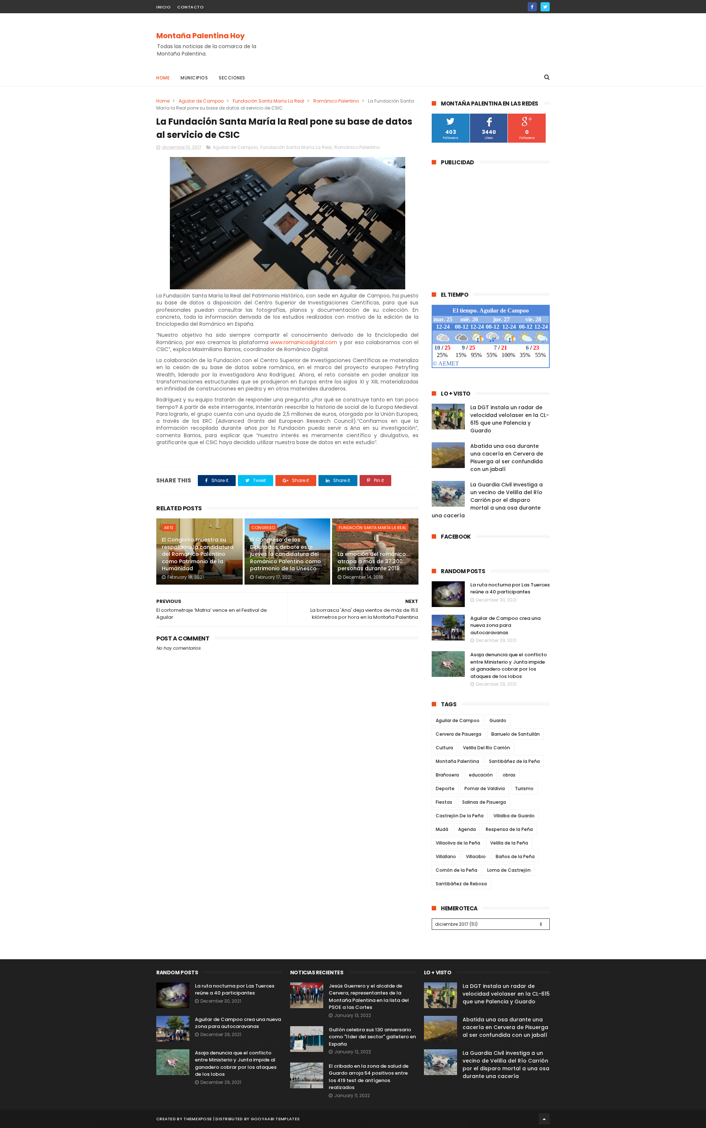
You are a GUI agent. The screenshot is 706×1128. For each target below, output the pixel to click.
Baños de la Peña (515, 856)
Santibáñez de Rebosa (461, 884)
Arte (169, 528)
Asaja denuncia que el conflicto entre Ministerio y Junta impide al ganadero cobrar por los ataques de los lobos (508, 665)
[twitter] (545, 6)
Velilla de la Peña (509, 843)
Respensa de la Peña (509, 829)
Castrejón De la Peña (460, 816)
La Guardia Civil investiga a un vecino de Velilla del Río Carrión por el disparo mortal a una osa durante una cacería (487, 500)
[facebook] (532, 6)
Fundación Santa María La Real (268, 101)
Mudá (442, 829)
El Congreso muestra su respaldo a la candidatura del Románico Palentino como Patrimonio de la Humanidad (197, 554)
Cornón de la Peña (456, 870)
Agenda (467, 829)
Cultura (444, 748)
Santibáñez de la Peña (514, 761)
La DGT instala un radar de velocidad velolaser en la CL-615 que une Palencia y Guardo (509, 419)
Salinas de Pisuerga (484, 802)
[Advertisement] (416, 40)
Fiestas (444, 802)
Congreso (263, 528)
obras (509, 775)
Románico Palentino (336, 101)
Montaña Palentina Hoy (200, 36)
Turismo (524, 788)
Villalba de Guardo (514, 816)
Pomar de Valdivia (484, 788)
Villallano (446, 856)
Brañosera (447, 775)
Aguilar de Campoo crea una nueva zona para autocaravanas (505, 625)
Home (163, 78)
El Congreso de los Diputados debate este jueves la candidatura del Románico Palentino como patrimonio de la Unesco (285, 554)
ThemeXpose (197, 1119)
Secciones (232, 78)
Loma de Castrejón (509, 870)
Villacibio (476, 856)
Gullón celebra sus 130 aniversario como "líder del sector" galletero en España (372, 1036)
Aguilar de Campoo (201, 101)
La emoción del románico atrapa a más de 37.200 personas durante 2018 (372, 561)
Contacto (190, 7)
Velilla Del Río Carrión (486, 748)
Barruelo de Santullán (515, 734)
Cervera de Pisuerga (458, 734)
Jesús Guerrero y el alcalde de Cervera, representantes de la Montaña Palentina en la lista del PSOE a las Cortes (369, 996)
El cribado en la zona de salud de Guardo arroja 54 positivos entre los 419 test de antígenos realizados (369, 1077)
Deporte (445, 788)
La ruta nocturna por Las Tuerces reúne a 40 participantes (510, 588)
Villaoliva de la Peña (458, 843)
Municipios (194, 78)
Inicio (163, 7)
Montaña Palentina (457, 761)
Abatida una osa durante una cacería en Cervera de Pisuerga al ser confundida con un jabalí (506, 457)
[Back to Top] (544, 1118)
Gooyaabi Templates (275, 1119)
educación (481, 775)
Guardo (497, 720)
